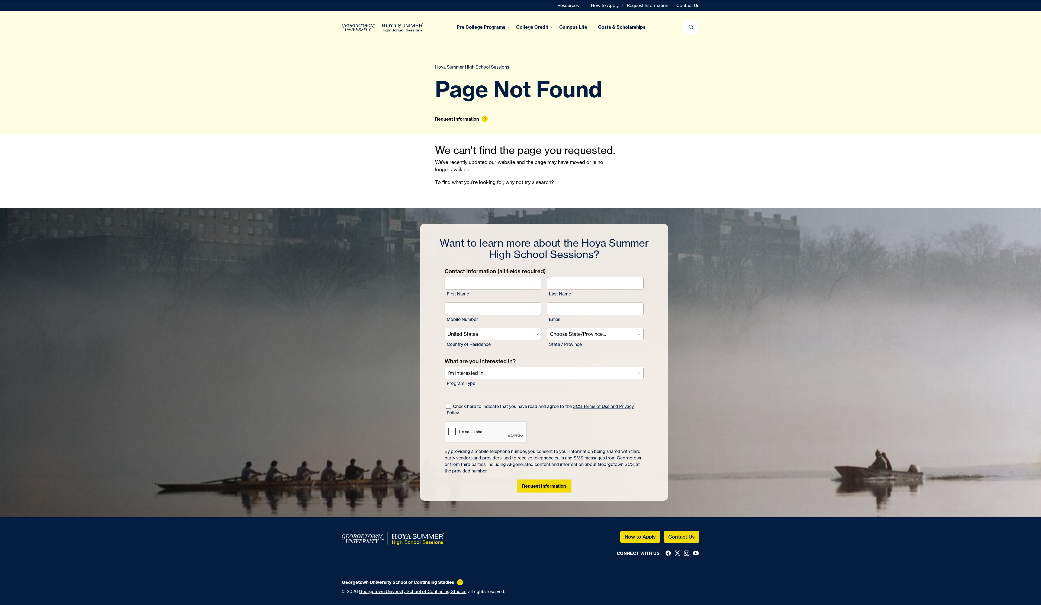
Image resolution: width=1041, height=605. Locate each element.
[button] (691, 27)
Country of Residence (469, 344)
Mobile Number (462, 319)
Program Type (461, 383)
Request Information (544, 486)
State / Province (565, 344)
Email (554, 319)
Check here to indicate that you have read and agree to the (540, 410)
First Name (458, 294)
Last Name (560, 294)
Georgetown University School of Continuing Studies (412, 591)
